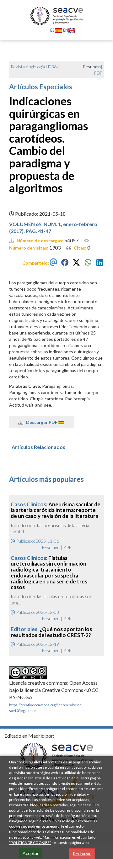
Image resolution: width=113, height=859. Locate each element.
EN (65, 30)
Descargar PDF (40, 422)
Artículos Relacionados (38, 447)
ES (52, 30)
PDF (98, 73)
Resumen (51, 547)
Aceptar (31, 853)
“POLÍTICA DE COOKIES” (30, 842)
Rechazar (82, 853)
